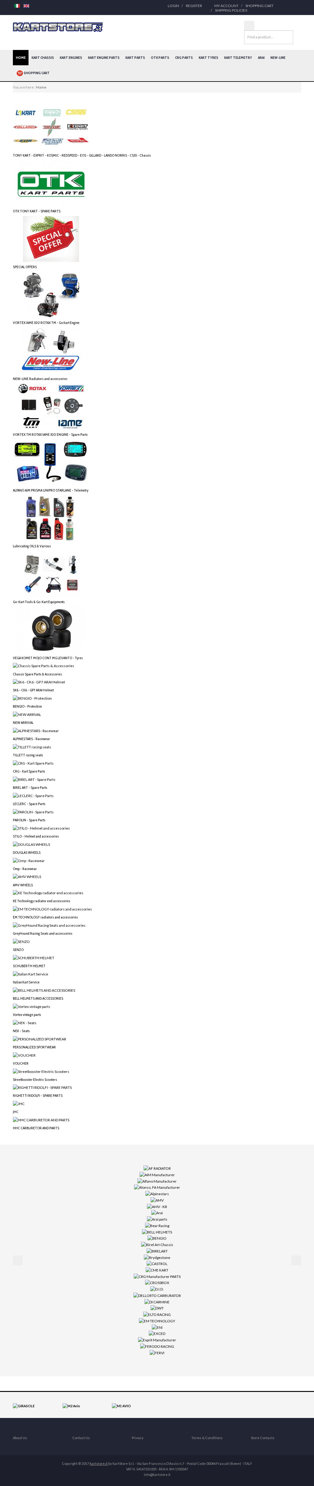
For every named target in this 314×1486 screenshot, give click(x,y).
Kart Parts (135, 57)
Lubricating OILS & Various (32, 546)
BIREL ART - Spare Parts (30, 787)
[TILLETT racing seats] (32, 746)
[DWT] (157, 1307)
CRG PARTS (184, 57)
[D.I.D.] (157, 1288)
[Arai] (157, 1212)
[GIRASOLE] (24, 1406)
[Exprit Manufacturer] (157, 1339)
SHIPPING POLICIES (231, 10)
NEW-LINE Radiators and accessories (40, 378)
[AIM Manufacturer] (157, 1174)
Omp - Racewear (25, 868)
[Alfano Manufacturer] (157, 1180)
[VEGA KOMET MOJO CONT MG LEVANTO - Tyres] (51, 629)
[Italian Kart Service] (30, 973)
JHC (15, 1111)
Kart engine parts (104, 57)
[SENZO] (21, 941)
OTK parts (160, 57)
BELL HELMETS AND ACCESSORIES (38, 998)
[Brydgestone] (157, 1257)
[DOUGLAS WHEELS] (31, 844)
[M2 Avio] (71, 1406)
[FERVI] (157, 1352)
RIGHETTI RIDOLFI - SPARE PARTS (38, 1095)
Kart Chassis (43, 57)
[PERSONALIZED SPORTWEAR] (39, 1038)
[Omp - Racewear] (29, 860)
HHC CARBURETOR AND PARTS (36, 1128)
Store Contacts (262, 1438)
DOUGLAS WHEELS (26, 852)
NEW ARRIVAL (23, 722)
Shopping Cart (259, 5)
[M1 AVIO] (121, 1406)
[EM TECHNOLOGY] (157, 1320)
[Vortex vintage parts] (31, 1006)
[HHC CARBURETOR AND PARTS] (41, 1119)
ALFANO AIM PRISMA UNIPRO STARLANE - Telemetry (50, 490)
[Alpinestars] (157, 1193)
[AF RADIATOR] (157, 1168)
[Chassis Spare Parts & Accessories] (43, 665)
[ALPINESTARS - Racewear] (36, 730)
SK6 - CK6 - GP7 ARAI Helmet (33, 690)
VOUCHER (21, 1063)
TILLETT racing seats (28, 755)
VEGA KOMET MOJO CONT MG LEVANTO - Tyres (48, 658)
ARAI (261, 57)
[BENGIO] (157, 1238)
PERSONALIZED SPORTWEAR (34, 1047)
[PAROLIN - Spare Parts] (33, 811)
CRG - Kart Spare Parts (29, 771)
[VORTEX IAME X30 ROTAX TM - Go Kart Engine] (51, 294)
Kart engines (71, 57)
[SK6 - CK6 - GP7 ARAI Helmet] (39, 681)
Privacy (138, 1438)
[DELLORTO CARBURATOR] (157, 1295)
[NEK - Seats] (24, 1022)
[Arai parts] (157, 1219)
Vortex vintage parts (27, 1014)
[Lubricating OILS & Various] (51, 517)
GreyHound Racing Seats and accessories (42, 933)
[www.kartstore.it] (58, 27)
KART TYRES (208, 57)
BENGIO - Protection (27, 706)
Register (194, 5)
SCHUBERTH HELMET (29, 965)
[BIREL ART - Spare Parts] (34, 779)
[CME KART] (157, 1269)
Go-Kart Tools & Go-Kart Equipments (39, 601)
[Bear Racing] (157, 1225)
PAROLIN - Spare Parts (29, 820)
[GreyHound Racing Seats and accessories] (49, 925)
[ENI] (157, 1326)
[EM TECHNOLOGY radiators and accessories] (52, 908)
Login (173, 5)
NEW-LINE (277, 57)
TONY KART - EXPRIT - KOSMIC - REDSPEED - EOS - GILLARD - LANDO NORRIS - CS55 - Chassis (82, 155)
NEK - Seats (21, 1030)
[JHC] (19, 1103)
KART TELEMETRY (238, 57)
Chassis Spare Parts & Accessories (37, 674)
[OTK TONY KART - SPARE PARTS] (51, 183)
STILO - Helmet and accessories (36, 836)
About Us (20, 1438)
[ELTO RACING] (157, 1314)
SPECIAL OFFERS (25, 266)
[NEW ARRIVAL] (27, 714)
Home (21, 57)
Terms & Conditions (207, 1438)
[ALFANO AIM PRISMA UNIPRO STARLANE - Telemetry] (51, 462)
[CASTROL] (157, 1263)
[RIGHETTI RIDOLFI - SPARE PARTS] (42, 1087)
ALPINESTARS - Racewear (31, 738)
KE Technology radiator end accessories (41, 901)
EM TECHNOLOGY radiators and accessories (45, 917)
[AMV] (157, 1200)
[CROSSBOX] (157, 1282)
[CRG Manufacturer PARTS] (157, 1276)
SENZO (18, 949)
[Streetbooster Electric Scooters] (41, 1071)
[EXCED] (157, 1333)
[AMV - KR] (157, 1206)
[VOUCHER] (24, 1054)
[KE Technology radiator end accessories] (48, 892)
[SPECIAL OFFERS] (51, 238)
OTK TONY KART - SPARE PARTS (36, 211)
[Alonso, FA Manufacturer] (157, 1187)
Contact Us (81, 1438)
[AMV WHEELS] (27, 876)
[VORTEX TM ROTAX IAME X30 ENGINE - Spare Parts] (51, 406)
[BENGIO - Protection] (32, 698)
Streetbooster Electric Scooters (35, 1079)
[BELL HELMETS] (157, 1231)
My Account (226, 5)
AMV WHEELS (23, 885)
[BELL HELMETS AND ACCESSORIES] (44, 990)
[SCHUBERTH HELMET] (33, 957)
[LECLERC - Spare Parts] (33, 795)
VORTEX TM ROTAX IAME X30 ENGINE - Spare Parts (50, 434)
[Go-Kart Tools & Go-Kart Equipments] (51, 573)
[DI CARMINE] (157, 1301)
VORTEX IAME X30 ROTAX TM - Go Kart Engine (46, 322)
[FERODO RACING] (157, 1346)
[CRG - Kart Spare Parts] (33, 763)
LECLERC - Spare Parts (29, 803)
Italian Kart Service (26, 982)
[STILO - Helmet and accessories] (41, 828)
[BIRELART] (157, 1250)
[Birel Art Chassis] (157, 1244)
